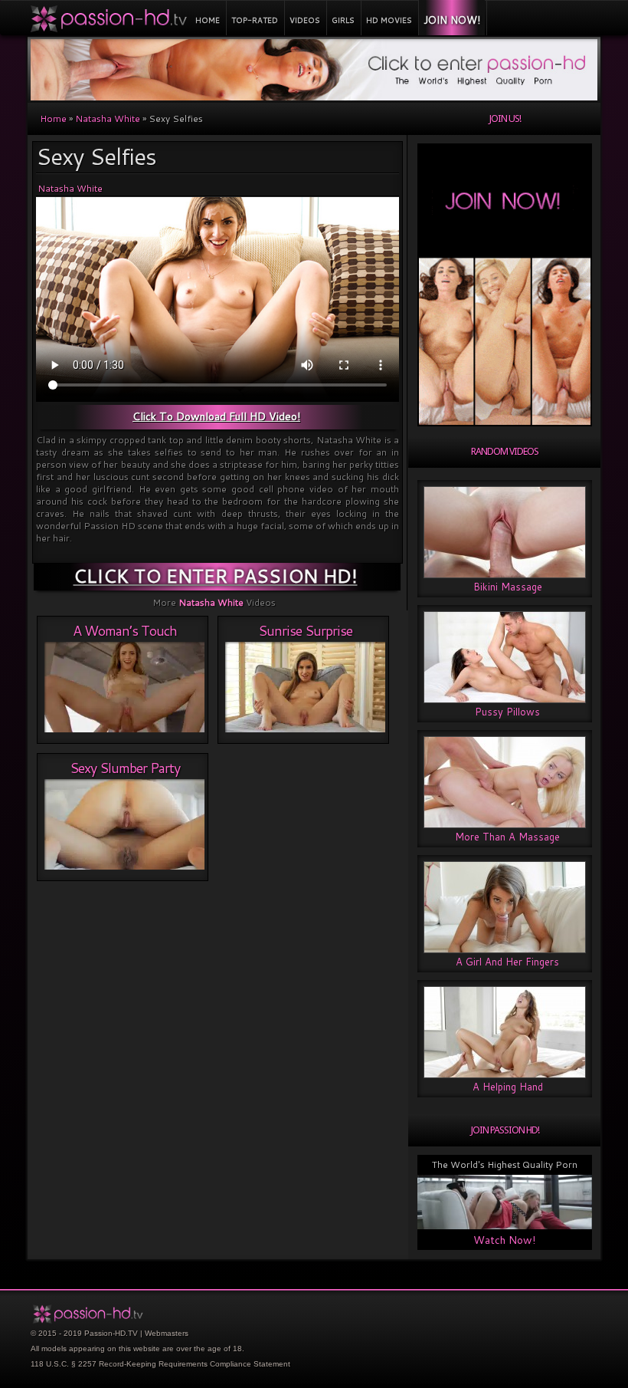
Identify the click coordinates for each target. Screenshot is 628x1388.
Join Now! (452, 20)
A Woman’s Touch (125, 630)
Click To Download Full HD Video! (216, 416)
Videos (304, 20)
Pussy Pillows (507, 712)
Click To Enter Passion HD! (216, 576)
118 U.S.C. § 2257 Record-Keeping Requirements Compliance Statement (160, 1364)
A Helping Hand (508, 1087)
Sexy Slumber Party (125, 768)
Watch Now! (504, 1240)
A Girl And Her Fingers (507, 962)
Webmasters (166, 1333)
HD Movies (389, 20)
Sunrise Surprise (305, 630)
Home (207, 20)
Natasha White (107, 118)
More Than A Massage (507, 837)
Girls (343, 20)
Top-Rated (254, 20)
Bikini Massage (507, 587)
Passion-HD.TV (111, 1333)
